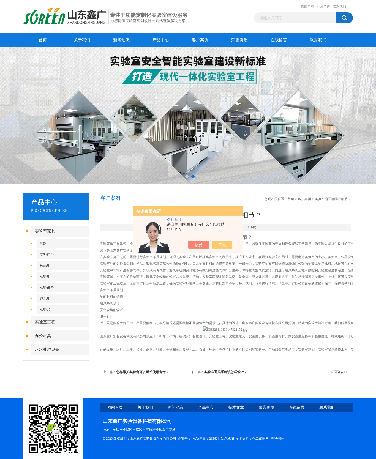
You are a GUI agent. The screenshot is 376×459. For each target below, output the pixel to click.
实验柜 (45, 276)
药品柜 (45, 265)
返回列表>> (339, 372)
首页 (43, 40)
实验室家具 (45, 231)
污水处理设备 (47, 349)
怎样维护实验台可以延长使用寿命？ (142, 372)
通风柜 (45, 298)
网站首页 (115, 407)
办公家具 (43, 336)
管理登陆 (277, 439)
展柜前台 (47, 254)
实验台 (45, 309)
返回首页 (307, 7)
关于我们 (82, 40)
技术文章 (236, 407)
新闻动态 (121, 40)
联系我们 (339, 7)
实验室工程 (45, 322)
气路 (43, 243)
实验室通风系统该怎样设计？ (225, 372)
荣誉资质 (239, 40)
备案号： (184, 439)
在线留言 (323, 7)
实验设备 (47, 287)
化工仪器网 (260, 439)
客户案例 (200, 40)
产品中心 (160, 40)
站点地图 (227, 439)
